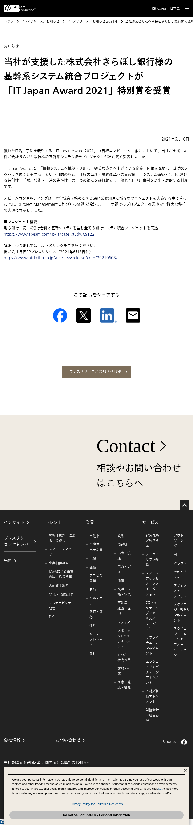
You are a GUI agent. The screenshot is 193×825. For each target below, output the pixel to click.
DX (51, 617)
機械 (92, 567)
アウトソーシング (180, 541)
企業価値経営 (59, 563)
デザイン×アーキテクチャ (180, 591)
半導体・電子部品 (96, 547)
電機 (92, 558)
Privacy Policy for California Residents (96, 804)
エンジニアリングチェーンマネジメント (152, 672)
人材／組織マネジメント (152, 696)
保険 (92, 625)
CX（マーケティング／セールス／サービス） (153, 615)
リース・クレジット (96, 639)
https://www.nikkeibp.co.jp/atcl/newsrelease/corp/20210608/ (61, 258)
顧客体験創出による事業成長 (62, 538)
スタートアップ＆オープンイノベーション (152, 584)
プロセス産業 (95, 578)
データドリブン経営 (152, 559)
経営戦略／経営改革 (152, 541)
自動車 (94, 536)
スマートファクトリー (62, 551)
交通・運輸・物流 (124, 592)
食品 (120, 536)
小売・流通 (124, 556)
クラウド (180, 563)
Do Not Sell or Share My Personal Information (96, 815)
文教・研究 (124, 671)
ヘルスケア (95, 601)
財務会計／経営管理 (152, 715)
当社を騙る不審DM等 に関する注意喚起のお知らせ (47, 763)
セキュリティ (180, 575)
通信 (120, 580)
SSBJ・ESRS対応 (61, 594)
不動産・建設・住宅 (124, 608)
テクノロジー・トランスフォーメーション (180, 642)
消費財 (122, 544)
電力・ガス (124, 569)
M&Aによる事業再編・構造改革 (61, 574)
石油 (92, 589)
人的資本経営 (59, 585)
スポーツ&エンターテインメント (125, 638)
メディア (123, 622)
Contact (125, 445)
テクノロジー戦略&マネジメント (181, 612)
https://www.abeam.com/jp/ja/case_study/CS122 (49, 234)
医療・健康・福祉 (124, 685)
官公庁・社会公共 (124, 657)
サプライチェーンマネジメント (152, 645)
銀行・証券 (96, 614)
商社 (92, 653)
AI (175, 554)
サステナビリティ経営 (61, 605)
